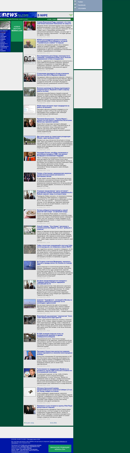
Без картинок (33, 449)
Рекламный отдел (35, 446)
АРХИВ (49, 19)
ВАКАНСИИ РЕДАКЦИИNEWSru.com (59, 448)
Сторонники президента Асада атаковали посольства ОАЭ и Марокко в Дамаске (53, 74)
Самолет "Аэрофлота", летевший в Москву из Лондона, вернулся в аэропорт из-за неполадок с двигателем (54, 301)
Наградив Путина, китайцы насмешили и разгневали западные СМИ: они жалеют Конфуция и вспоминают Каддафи (52, 154)
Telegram (29, 448)
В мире (43, 15)
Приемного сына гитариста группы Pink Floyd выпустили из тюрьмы (54, 406)
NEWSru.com (3, 19)
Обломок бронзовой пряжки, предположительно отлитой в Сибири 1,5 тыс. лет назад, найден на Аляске (54, 389)
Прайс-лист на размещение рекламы (31, 445)
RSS (25, 448)
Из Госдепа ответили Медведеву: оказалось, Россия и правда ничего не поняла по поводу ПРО (54, 263)
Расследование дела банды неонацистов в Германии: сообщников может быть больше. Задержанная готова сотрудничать (54, 57)
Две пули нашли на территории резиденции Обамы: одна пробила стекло (53, 137)
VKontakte (82, 8)
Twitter (80, 2)
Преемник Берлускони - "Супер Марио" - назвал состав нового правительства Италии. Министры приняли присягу (54, 120)
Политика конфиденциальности (20, 452)
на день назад (30, 423)
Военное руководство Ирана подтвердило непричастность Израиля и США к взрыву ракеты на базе (53, 89)
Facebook (81, 5)
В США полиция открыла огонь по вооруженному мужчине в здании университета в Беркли (50, 335)
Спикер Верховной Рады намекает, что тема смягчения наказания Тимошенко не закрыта (54, 22)
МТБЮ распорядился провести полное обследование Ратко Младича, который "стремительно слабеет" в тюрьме (52, 41)
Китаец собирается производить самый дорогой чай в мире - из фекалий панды (52, 210)
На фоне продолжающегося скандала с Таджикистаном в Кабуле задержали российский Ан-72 (52, 282)
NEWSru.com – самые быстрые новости (22, 450)
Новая (17, 449)
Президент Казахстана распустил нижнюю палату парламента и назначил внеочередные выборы (54, 353)
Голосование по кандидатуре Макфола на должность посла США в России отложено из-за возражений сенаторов (54, 370)
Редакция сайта (25, 446)
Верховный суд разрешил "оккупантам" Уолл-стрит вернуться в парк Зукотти (54, 316)
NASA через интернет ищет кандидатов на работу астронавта (53, 106)
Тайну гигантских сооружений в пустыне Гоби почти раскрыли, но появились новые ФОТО (54, 246)
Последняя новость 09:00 (34, 439)
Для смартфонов (24, 449)
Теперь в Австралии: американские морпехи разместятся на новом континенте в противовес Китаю (54, 174)
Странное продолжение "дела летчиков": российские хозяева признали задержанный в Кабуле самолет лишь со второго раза (54, 192)
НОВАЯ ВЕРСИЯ (17, 29)
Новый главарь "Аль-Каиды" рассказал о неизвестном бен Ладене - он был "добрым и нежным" (54, 227)
